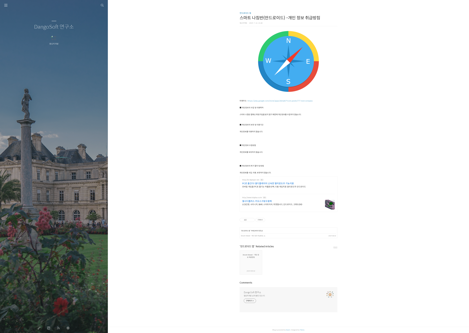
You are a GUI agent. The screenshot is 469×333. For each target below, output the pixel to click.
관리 (68, 328)
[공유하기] (248, 220)
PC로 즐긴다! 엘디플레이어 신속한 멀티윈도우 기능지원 (268, 183)
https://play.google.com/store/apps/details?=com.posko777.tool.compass (280, 101)
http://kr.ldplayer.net (250, 180)
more (335, 247)
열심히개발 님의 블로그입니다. (254, 296)
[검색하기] (102, 5)
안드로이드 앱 (245, 13)
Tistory (302, 330)
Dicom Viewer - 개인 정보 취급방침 (252, 236)
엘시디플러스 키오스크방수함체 (257, 201)
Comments (246, 282)
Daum (288, 330)
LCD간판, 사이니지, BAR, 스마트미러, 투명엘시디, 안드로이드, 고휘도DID (272, 204)
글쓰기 (40, 328)
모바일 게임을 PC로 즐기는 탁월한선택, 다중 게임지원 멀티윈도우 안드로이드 (274, 186)
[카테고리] (5, 5)
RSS (59, 328)
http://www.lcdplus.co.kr (252, 198)
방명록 (49, 328)
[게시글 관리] (251, 220)
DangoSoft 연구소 (54, 27)
